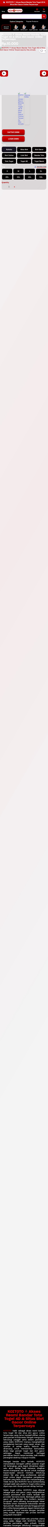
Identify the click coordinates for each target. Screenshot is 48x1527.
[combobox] (22, 16)
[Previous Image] (4, 73)
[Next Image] (44, 73)
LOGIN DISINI (13, 139)
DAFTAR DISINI (13, 132)
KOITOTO (7, 1431)
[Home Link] (15, 10)
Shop (3, 11)
